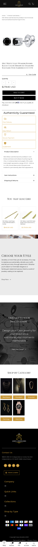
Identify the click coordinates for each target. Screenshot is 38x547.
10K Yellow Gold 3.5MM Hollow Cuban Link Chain (9, 221)
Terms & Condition (19, 540)
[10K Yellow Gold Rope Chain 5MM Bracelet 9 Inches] (27, 212)
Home (3, 15)
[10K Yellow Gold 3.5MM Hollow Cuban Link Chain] (10, 212)
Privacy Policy (32, 540)
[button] (34, 40)
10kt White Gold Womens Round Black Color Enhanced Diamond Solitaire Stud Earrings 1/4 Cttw (17, 18)
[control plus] (13, 83)
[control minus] (3, 83)
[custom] (5, 465)
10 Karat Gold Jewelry (13, 15)
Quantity (5, 79)
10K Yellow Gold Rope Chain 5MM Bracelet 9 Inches (26, 222)
